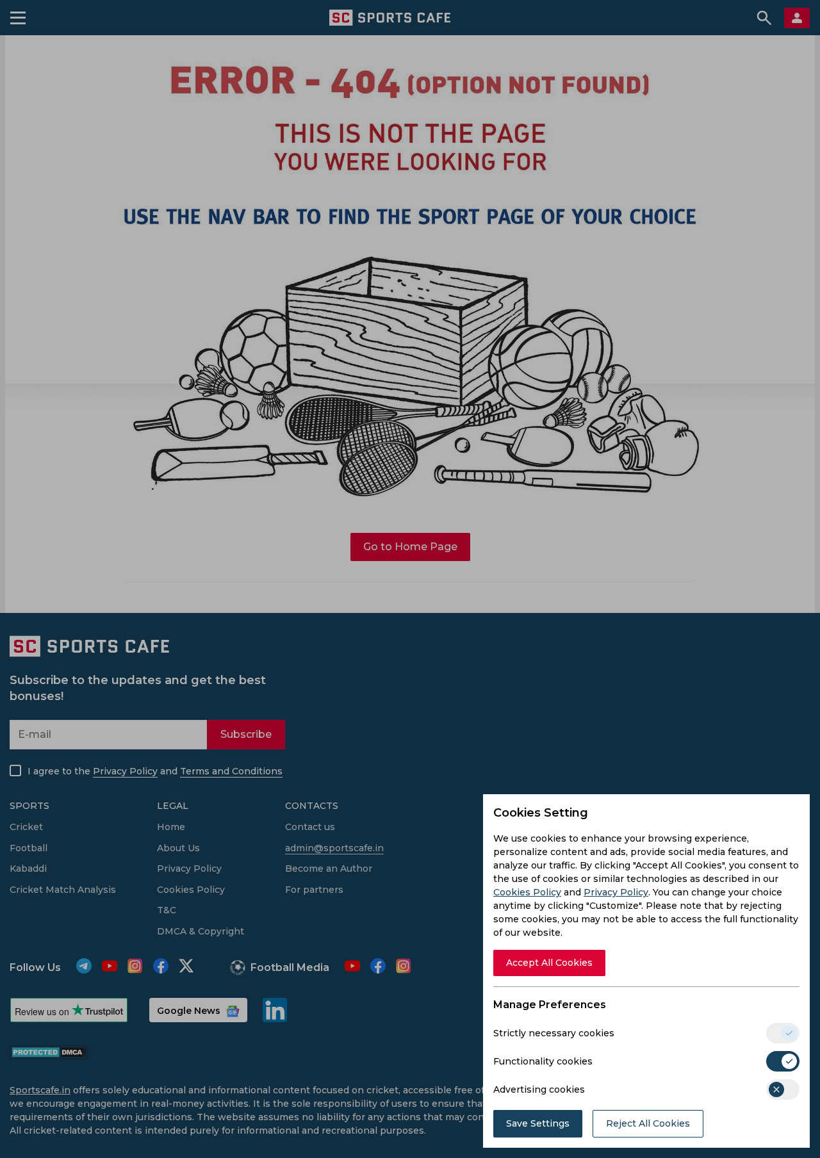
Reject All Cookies (648, 1123)
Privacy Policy (616, 892)
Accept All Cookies (549, 962)
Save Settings (538, 1123)
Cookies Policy (527, 892)
